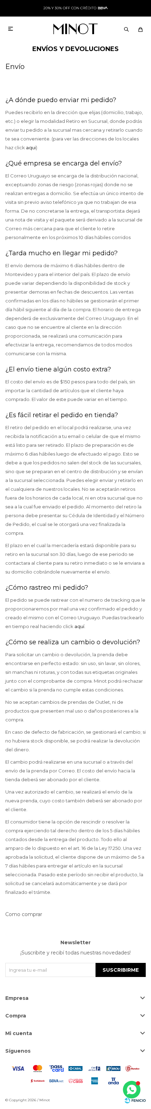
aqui (31, 147)
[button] (126, 29)
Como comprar (23, 914)
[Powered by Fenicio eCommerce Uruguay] (135, 1100)
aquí (79, 626)
